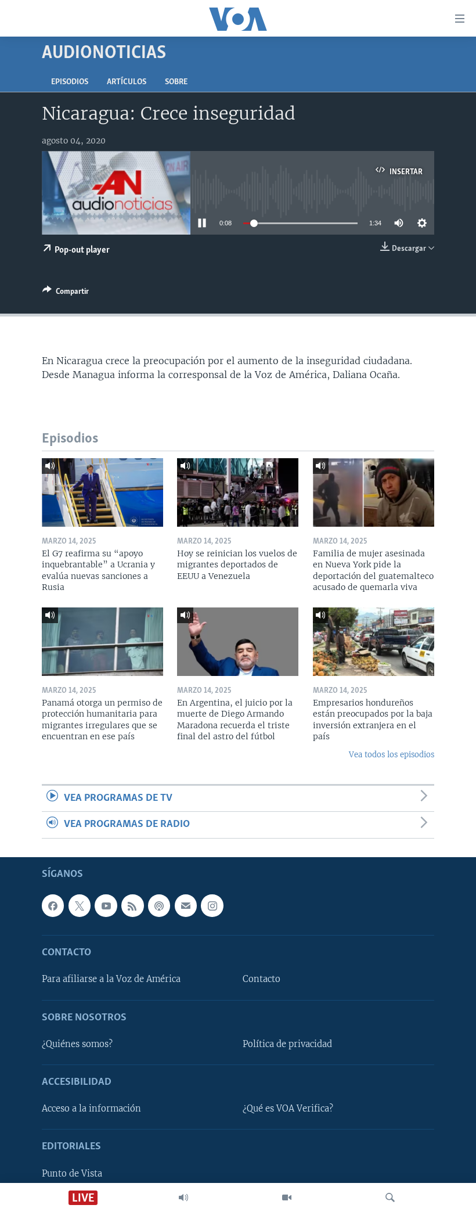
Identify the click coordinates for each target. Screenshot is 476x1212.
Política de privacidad (287, 1044)
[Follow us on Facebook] (53, 905)
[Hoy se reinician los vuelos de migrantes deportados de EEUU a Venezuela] (237, 492)
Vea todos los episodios (391, 755)
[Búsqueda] (390, 1197)
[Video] (286, 1197)
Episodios (69, 82)
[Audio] (183, 1197)
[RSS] (132, 905)
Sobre (176, 82)
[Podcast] (159, 905)
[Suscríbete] (186, 905)
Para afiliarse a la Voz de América (111, 979)
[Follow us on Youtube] (106, 905)
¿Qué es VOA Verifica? (288, 1108)
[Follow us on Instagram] (212, 905)
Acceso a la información (91, 1108)
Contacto (261, 979)
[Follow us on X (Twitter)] (79, 905)
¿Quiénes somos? (77, 1044)
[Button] (65, 293)
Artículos (126, 82)
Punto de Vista (72, 1173)
